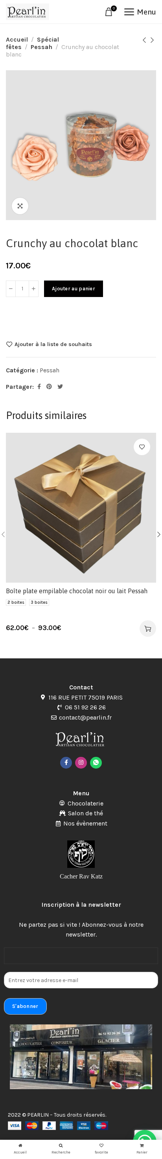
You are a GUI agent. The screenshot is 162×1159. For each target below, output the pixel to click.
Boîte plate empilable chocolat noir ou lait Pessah (76, 590)
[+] (34, 289)
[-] (11, 289)
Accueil (17, 39)
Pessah (41, 47)
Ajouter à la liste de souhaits (53, 344)
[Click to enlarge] (20, 206)
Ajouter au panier (73, 289)
